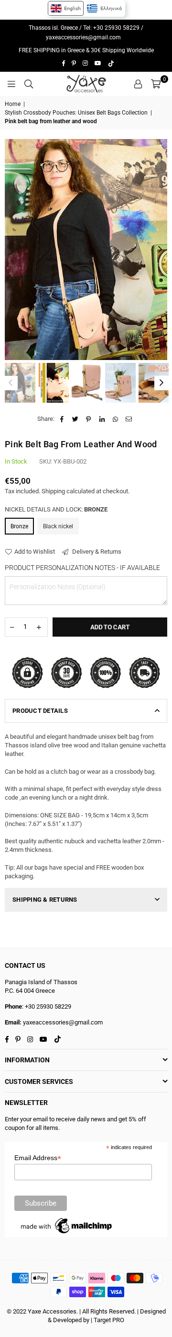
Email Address (37, 1158)
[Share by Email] (128, 419)
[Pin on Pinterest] (88, 419)
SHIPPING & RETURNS (44, 899)
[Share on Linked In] (102, 419)
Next (160, 250)
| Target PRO (107, 1320)
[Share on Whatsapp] (115, 419)
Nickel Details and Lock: (56, 509)
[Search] (28, 84)
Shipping (53, 491)
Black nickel (58, 526)
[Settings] (138, 84)
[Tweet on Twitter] (75, 419)
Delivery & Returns (96, 551)
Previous (12, 250)
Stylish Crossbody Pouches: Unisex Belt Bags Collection (76, 112)
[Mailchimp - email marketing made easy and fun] (66, 1233)
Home (13, 104)
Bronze (19, 526)
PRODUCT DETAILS (40, 710)
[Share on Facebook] (61, 419)
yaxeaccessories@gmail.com (83, 37)
